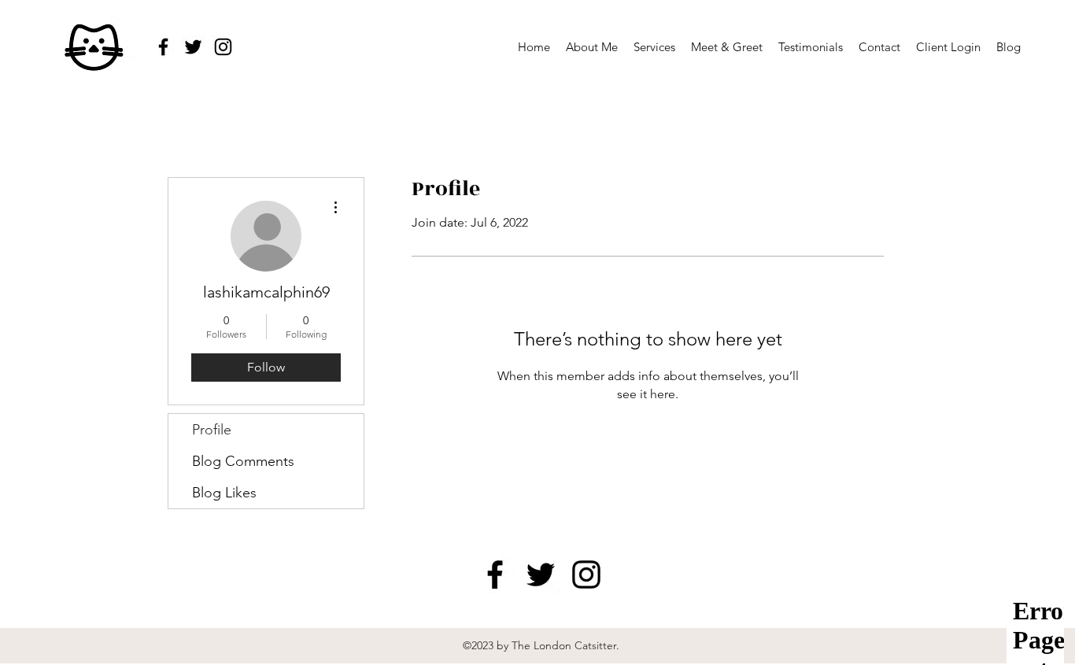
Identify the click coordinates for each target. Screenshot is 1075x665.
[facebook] (163, 46)
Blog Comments (243, 461)
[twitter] (193, 46)
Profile (211, 429)
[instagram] (223, 46)
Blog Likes (224, 492)
